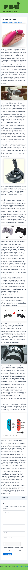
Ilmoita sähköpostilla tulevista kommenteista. (13, 547)
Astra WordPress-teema (22, 566)
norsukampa (14, 22)
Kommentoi (20, 22)
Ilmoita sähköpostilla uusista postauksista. (13, 550)
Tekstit (10, 22)
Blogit (7, 22)
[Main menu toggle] (25, 6)
